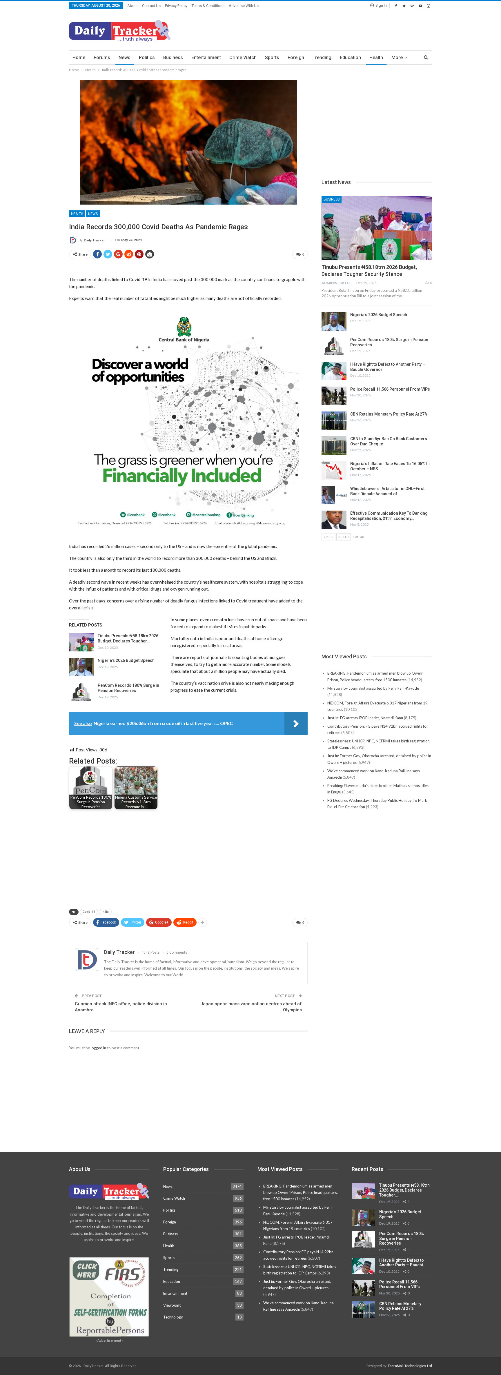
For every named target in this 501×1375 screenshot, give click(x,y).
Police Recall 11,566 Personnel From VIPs (390, 389)
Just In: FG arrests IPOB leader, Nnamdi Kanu (365, 717)
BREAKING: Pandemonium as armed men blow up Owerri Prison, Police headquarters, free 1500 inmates (300, 1192)
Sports (272, 57)
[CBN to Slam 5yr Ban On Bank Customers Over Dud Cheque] (334, 445)
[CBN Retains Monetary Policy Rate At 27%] (334, 420)
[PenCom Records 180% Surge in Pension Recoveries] (81, 692)
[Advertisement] (326, 30)
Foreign (296, 57)
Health (376, 57)
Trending (322, 57)
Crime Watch (243, 57)
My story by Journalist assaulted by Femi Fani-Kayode (373, 688)
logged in (98, 1048)
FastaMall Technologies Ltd (410, 1366)
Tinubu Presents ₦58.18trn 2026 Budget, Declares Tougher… (404, 1190)
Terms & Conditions (208, 5)
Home (78, 57)
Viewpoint (172, 1305)
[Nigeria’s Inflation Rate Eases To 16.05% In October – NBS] (334, 470)
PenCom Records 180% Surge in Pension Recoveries (401, 1238)
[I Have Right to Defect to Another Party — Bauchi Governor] (334, 371)
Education (350, 57)
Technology (173, 1317)
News (124, 57)
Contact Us (151, 5)
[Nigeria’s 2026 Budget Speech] (81, 667)
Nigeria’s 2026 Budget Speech (126, 660)
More (397, 57)
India (105, 911)
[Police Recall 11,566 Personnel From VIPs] (334, 396)
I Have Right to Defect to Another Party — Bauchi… (402, 1262)
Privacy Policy (176, 5)
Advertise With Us (244, 5)
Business (173, 57)
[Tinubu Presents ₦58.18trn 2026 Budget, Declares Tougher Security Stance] (81, 642)
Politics (147, 57)
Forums (102, 57)
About (132, 5)
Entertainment (206, 57)
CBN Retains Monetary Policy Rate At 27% (389, 414)
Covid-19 (89, 911)
